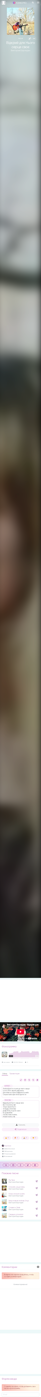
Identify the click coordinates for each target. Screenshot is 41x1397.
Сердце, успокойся (16, 1214)
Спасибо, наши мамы (17, 1187)
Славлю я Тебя (14, 1207)
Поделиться (21, 1129)
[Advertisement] (20, 1000)
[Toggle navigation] (38, 2)
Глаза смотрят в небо (17, 1194)
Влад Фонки (7, 1146)
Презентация (14, 1073)
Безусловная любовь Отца (19, 1201)
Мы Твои (12, 1180)
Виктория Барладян (20, 50)
